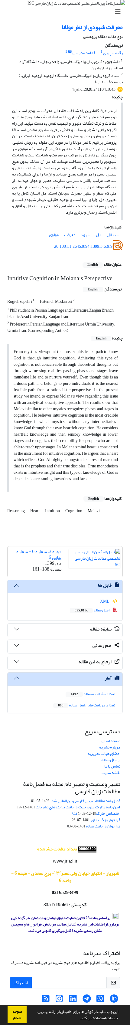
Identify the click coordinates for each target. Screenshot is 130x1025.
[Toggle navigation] (66, 12)
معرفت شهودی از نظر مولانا (92, 27)
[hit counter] (86, 849)
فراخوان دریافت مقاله (103, 826)
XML (105, 601)
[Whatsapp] (100, 1000)
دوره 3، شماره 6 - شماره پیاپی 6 (38, 554)
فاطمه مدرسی (84, 53)
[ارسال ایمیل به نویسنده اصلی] (70, 52)
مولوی (54, 235)
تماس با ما (112, 766)
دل (98, 235)
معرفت (69, 235)
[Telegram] (86, 1000)
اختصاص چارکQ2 (96, 813)
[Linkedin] (73, 1000)
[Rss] (45, 1000)
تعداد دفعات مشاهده (57, 848)
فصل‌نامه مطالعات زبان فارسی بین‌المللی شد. (85, 801)
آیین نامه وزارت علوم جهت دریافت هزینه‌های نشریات (78, 807)
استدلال (113, 235)
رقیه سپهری (113, 53)
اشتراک (21, 982)
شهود (85, 235)
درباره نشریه (109, 747)
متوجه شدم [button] (17, 1014)
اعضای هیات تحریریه (103, 753)
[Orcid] (113, 1000)
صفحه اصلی (111, 741)
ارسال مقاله (110, 760)
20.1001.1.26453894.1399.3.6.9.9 (83, 246)
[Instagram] (59, 1000)
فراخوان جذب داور (105, 820)
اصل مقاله (92, 610)
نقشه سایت (111, 772)
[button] (78, 1019)
